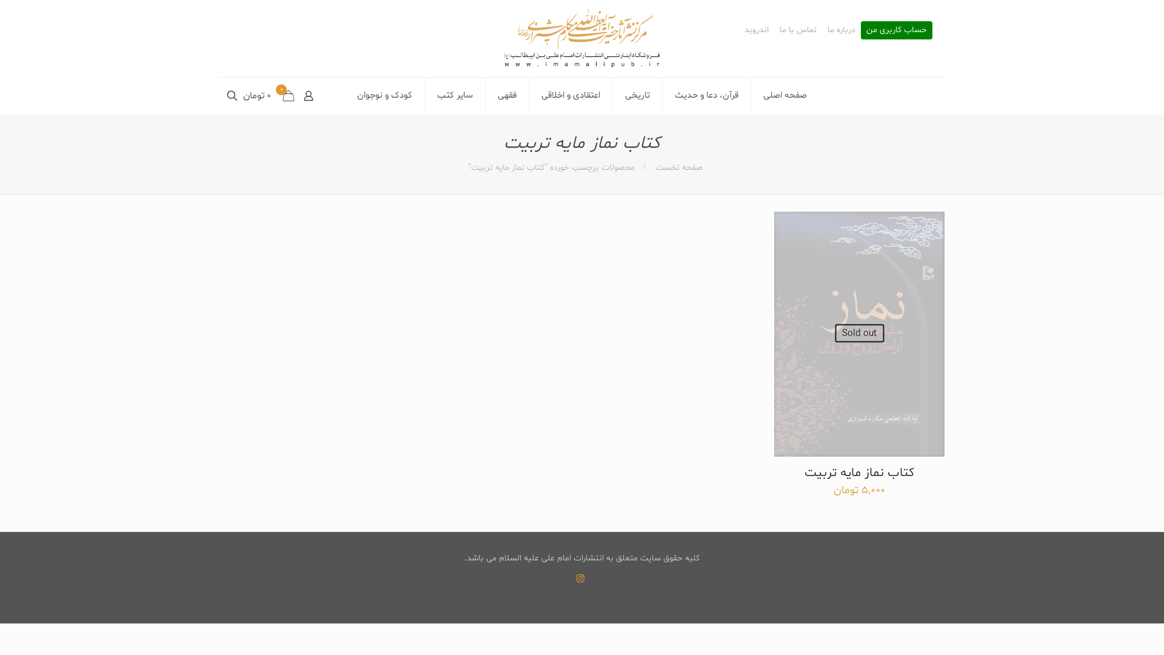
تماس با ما (798, 30)
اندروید (756, 30)
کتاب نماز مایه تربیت (859, 473)
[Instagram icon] (580, 579)
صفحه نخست (679, 167)
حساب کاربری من (896, 30)
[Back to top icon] (1106, 630)
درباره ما (841, 30)
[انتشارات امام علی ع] (582, 38)
